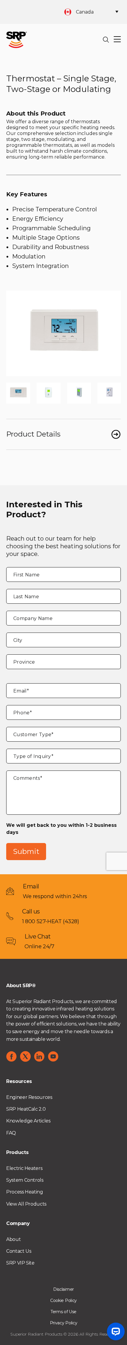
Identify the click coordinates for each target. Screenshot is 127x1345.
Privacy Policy (63, 1323)
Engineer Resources (29, 1097)
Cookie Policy (63, 1300)
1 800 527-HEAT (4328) (50, 921)
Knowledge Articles (28, 1121)
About (13, 1239)
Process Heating (24, 1192)
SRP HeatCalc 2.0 (25, 1109)
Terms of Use (63, 1311)
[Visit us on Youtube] (53, 1056)
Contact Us (18, 1251)
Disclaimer (63, 1289)
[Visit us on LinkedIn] (39, 1056)
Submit (26, 851)
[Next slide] (111, 333)
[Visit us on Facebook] (11, 1056)
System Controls (24, 1180)
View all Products (26, 1204)
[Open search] (106, 39)
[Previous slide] (15, 333)
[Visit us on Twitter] (25, 1056)
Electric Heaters (24, 1168)
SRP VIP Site (20, 1263)
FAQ (11, 1133)
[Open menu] (117, 39)
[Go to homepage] (16, 39)
